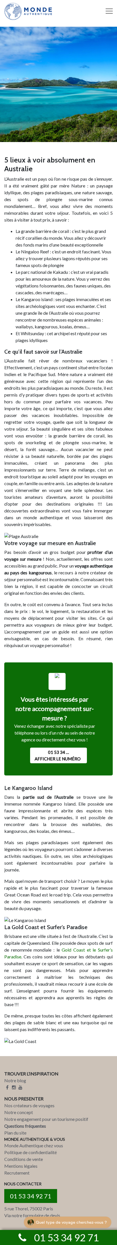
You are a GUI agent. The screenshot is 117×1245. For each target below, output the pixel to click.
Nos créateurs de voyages (29, 1105)
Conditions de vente (23, 1159)
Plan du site (15, 1132)
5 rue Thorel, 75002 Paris (28, 1208)
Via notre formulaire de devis (32, 1215)
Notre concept (18, 1112)
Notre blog (15, 1080)
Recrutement (17, 1172)
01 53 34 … (58, 755)
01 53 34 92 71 (30, 1196)
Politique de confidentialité (30, 1152)
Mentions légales (20, 1166)
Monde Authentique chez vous (33, 1145)
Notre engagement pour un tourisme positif (46, 1119)
